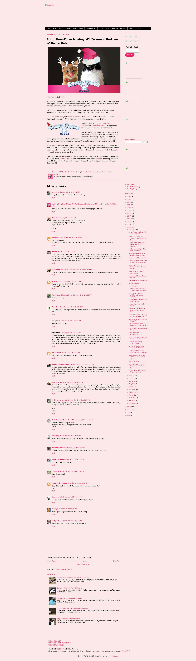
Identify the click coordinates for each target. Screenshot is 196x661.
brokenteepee (57, 238)
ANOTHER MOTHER (91, 28)
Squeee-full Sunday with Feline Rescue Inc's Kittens (136, 244)
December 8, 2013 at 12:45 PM (80, 400)
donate (99, 159)
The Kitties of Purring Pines (62, 295)
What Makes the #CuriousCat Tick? (135, 333)
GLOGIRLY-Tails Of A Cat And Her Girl (69, 172)
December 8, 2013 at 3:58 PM (77, 483)
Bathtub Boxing (134, 283)
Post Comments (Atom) (64, 569)
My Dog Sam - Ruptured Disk (62, 364)
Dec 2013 (132, 229)
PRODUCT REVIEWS (78, 28)
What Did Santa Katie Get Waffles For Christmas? (137, 254)
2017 (129, 216)
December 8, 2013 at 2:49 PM (74, 471)
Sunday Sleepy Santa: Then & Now (137, 305)
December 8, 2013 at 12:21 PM (73, 382)
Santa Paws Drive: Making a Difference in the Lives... (138, 338)
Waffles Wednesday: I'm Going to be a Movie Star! (138, 289)
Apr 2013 (132, 395)
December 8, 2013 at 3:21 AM (72, 281)
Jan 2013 (132, 403)
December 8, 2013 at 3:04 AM (82, 269)
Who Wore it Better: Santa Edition (137, 277)
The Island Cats (57, 307)
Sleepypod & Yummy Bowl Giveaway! (69, 598)
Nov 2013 (132, 375)
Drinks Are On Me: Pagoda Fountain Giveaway (72, 608)
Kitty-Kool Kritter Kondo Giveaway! (68, 619)
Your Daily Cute (107, 172)
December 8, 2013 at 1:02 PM (83, 420)
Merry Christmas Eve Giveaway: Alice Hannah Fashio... (137, 267)
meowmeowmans (58, 447)
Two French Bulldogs (59, 483)
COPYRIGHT (139, 28)
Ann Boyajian (56, 436)
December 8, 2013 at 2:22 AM (65, 251)
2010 (129, 412)
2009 (129, 415)
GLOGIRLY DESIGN (104, 28)
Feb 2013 (132, 400)
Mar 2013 (132, 398)
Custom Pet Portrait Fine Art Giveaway (70, 588)
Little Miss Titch (58, 471)
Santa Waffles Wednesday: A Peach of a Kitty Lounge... (138, 324)
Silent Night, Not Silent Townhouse (136, 272)
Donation (55, 172)
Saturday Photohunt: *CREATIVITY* (135, 342)
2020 (129, 208)
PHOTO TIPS (114, 28)
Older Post (116, 561)
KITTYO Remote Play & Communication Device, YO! (137, 366)
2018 (129, 213)
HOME (48, 28)
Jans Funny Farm (58, 459)
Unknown (55, 352)
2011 (129, 410)
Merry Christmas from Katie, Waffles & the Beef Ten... (138, 261)
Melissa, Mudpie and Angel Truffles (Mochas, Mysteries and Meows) (77, 204)
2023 (129, 199)
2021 (129, 205)
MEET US (61, 28)
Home (84, 561)
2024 (129, 196)
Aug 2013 (132, 384)
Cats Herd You (57, 382)
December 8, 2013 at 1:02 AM (70, 192)
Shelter (99, 172)
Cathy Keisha (56, 521)
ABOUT (54, 28)
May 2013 (132, 392)
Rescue (83, 172)
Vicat (54, 218)
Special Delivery (134, 361)
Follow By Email (132, 47)
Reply (53, 198)
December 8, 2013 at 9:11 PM (73, 497)
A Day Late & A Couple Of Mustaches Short (137, 371)
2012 (129, 407)
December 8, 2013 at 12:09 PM (83, 364)
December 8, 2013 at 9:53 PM (68, 509)
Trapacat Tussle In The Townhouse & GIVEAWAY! (138, 351)
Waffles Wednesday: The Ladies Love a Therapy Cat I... (137, 357)
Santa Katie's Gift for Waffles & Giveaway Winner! (136, 295)
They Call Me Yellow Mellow (138, 280)
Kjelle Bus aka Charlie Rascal (62, 420)
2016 (129, 219)
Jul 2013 (132, 387)
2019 (129, 210)
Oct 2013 (132, 378)
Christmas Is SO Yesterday (137, 258)
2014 (129, 224)
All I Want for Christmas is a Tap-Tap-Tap (138, 300)
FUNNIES (68, 28)
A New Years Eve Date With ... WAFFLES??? (138, 233)
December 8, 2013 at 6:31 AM (82, 295)
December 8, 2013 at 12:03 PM (69, 352)
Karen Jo (55, 509)
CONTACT (131, 28)
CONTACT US (125, 651)
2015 (129, 222)
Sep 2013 (132, 381)
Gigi (53, 251)
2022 (129, 202)
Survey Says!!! (133, 286)
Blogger (115, 656)
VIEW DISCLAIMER (54, 641)
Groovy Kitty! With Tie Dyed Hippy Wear (138, 320)
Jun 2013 (132, 389)
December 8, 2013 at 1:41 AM (66, 218)
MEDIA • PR (123, 28)
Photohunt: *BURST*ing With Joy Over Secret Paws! (137, 310)
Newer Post (51, 561)
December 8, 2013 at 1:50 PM (71, 436)
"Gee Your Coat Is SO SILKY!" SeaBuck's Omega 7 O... (138, 238)
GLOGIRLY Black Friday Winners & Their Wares (137, 347)
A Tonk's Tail (56, 281)
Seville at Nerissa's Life (60, 400)
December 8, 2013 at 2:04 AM (72, 238)
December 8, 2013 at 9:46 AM (73, 307)
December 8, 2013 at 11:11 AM (71, 333)
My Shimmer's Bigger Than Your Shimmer (137, 250)
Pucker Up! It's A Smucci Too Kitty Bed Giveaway (73, 578)
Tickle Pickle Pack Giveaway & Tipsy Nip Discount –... (138, 315)
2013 (129, 227)
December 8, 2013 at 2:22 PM (74, 459)
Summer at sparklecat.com (62, 269)
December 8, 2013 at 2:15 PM (75, 447)
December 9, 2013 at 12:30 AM (72, 521)
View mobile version (83, 564)
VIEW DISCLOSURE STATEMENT (59, 643)
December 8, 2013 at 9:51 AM (71, 321)
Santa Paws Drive (98, 126)
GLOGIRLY (61, 649)
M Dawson (55, 192)
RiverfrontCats (57, 497)
